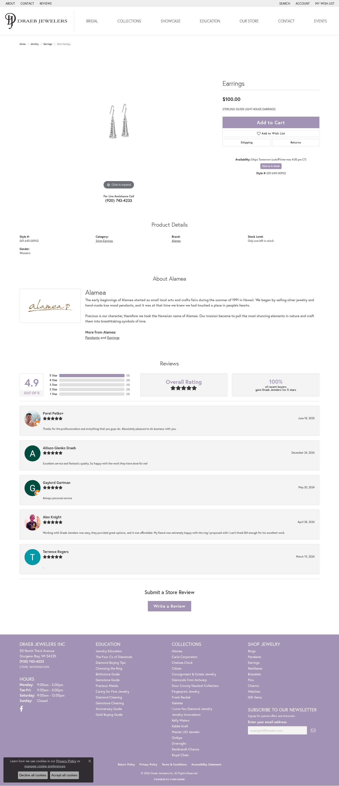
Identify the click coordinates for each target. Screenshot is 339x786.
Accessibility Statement (206, 764)
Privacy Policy (148, 764)
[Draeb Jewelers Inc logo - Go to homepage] (37, 21)
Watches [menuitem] (254, 691)
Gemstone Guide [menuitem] (107, 680)
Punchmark (177, 779)
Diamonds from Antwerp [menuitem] (189, 680)
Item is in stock (271, 166)
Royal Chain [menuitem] (180, 755)
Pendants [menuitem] (254, 657)
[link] (10, 3)
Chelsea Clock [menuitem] (182, 662)
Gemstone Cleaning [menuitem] (110, 703)
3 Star (53, 384)
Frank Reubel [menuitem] (181, 697)
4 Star (53, 380)
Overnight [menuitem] (179, 743)
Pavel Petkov (53, 413)
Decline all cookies (32, 775)
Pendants (92, 337)
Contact (286, 20)
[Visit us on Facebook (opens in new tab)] (21, 709)
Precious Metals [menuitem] (107, 685)
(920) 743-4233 (118, 200)
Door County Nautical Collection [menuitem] (195, 685)
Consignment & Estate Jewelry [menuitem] (194, 674)
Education (210, 20)
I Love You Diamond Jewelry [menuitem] (192, 709)
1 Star (53, 394)
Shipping (247, 142)
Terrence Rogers (55, 551)
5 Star (53, 375)
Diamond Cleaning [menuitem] (109, 697)
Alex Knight (52, 517)
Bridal (92, 20)
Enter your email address (267, 722)
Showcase (171, 20)
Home (23, 44)
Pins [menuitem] (251, 680)
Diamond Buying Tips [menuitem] (111, 662)
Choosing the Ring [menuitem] (109, 668)
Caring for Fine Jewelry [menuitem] (112, 691)
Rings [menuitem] (252, 651)
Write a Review (169, 606)
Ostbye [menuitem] (177, 737)
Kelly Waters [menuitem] (181, 720)
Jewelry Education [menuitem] (109, 651)
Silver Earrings (104, 241)
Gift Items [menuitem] (255, 697)
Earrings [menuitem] (254, 662)
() (128, 375)
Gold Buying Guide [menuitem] (109, 714)
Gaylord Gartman (56, 482)
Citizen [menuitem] (177, 668)
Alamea (176, 241)
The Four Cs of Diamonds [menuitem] (114, 657)
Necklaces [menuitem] (255, 668)
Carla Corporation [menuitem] (185, 657)
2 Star (53, 389)
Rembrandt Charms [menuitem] (185, 749)
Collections (129, 20)
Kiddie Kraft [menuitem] (180, 726)
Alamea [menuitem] (177, 651)
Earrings (48, 44)
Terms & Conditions (174, 764)
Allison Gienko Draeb (59, 448)
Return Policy (126, 764)
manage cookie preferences (44, 766)
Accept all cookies (64, 775)
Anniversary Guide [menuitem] (109, 709)
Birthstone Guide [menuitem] (108, 674)
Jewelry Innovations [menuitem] (186, 714)
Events (320, 20)
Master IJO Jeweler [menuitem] (186, 732)
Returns (296, 142)
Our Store (249, 20)
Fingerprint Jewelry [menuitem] (185, 691)
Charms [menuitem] (253, 685)
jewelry (34, 44)
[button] (284, 3)
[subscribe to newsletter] (313, 730)
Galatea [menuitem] (177, 703)
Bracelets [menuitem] (254, 674)
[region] (119, 121)
